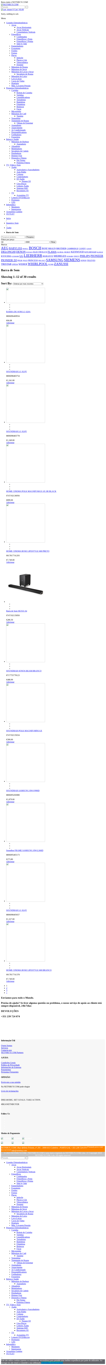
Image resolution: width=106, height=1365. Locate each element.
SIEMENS (72, 260)
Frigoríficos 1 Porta (24, 1179)
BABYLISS (15, 248)
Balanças (20, 1246)
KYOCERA (6, 256)
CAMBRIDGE (72, 248)
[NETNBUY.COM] (9, 4)
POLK (19, 260)
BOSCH (35, 248)
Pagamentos (6, 1070)
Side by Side (22, 1183)
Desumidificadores (19, 1272)
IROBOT (67, 252)
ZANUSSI (61, 264)
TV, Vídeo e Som (13, 1305)
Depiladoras (16, 1293)
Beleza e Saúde (12, 1279)
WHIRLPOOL (38, 264)
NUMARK (70, 256)
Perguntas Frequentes (9, 1072)
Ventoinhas (15, 1258)
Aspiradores (16, 1265)
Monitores (15, 1347)
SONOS (83, 260)
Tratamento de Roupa (20, 1260)
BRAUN (52, 248)
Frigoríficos (16, 1174)
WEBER (22, 264)
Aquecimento (16, 1267)
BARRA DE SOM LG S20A (18, 312)
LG (21, 255)
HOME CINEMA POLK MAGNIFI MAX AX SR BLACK (31, 491)
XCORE (51, 264)
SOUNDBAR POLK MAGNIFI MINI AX (24, 731)
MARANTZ (48, 256)
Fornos (14, 1193)
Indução (20, 1197)
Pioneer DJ (26, 1321)
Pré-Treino (21, 1300)
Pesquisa (29, 237)
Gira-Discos (21, 1323)
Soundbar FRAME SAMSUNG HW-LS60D (24, 850)
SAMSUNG (54, 260)
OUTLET (10, 1354)
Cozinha (14, 1230)
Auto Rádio (21, 1312)
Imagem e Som (12, 223)
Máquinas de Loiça (19, 1216)
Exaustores (15, 1188)
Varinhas (20, 1235)
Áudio (8, 228)
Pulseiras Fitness (23, 1302)
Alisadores (15, 1286)
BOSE (45, 248)
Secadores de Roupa (25, 1214)
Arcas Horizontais (24, 1167)
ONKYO (76, 256)
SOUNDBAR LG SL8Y (16, 431)
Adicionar (10, 323)
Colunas (20, 1314)
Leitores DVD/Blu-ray (20, 1337)
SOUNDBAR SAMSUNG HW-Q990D (23, 790)
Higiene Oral (16, 1295)
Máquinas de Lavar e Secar (22, 1211)
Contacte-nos (6, 1050)
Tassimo (20, 1256)
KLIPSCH (100, 252)
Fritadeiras (21, 1244)
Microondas (16, 1251)
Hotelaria (15, 1223)
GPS (13, 1342)
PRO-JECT (42, 260)
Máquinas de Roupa (19, 1207)
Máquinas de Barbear (20, 1281)
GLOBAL (60, 252)
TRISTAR (6, 264)
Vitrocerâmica (22, 1202)
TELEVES (91, 260)
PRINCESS (33, 260)
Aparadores (21, 1284)
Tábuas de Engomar (25, 1263)
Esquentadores (17, 1186)
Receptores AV (23, 1330)
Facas (19, 1249)
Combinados (22, 1176)
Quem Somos (6, 1045)
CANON (88, 248)
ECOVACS (29, 252)
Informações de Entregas (11, 1067)
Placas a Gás (22, 1200)
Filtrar (53, 242)
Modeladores (16, 1288)
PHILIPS (85, 255)
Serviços (4, 1048)
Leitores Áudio (23, 1326)
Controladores (22, 1316)
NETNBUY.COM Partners (12, 1052)
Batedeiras (21, 1242)
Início (8, 218)
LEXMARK (15, 256)
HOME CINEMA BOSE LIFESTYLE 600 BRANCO (29, 970)
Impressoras (16, 1349)
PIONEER (96, 255)
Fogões (14, 1190)
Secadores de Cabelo (19, 1291)
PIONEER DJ (9, 260)
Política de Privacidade (10, 1065)
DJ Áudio (21, 1319)
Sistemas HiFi (22, 1328)
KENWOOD (77, 251)
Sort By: (7, 283)
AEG (4, 248)
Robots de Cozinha (24, 1232)
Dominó (20, 1204)
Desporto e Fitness (18, 1298)
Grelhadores (16, 1274)
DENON (21, 251)
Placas (14, 1195)
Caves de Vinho (17, 1221)
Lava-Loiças (16, 1218)
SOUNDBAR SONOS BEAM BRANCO (23, 671)
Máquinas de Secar (19, 1209)
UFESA (15, 264)
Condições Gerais (8, 1063)
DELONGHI (8, 251)
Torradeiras (21, 1239)
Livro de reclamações (9, 1091)
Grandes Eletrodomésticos (17, 1162)
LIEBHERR (33, 255)
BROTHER (61, 248)
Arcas (13, 1165)
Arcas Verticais (23, 1169)
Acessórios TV (23, 1335)
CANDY (82, 248)
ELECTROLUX (40, 252)
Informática (11, 1344)
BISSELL (25, 248)
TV (12, 1333)
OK (42, 1363)
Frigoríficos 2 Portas (25, 1181)
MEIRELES (60, 255)
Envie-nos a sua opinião (11, 1082)
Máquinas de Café (18, 1253)
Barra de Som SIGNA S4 (16, 611)
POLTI (25, 260)
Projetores (15, 1340)
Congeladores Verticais (26, 1172)
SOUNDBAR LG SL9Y (16, 371)
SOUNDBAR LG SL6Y (16, 910)
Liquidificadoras (23, 1237)
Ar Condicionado (18, 1270)
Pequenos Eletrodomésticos (17, 1228)
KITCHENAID (90, 252)
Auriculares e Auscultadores (28, 1309)
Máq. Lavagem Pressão (21, 1225)
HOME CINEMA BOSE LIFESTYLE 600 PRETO (27, 551)
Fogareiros (15, 1277)
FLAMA (52, 251)
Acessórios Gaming (14, 1351)
